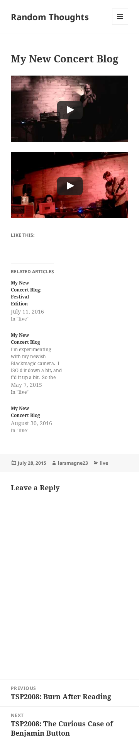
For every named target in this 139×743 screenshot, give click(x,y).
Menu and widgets (120, 24)
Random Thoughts (50, 16)
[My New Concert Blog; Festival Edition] (40, 300)
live (104, 463)
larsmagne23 (73, 463)
